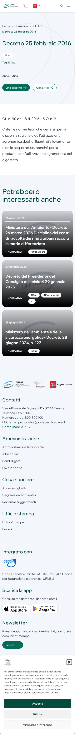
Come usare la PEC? (17, 427)
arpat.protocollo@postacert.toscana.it (37, 422)
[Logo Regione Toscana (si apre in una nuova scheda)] (39, 6)
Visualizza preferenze (37, 725)
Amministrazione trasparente (23, 447)
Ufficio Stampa (13, 522)
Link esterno (14, 87)
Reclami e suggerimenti (19, 502)
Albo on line (10, 454)
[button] (69, 662)
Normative (21, 26)
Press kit (8, 529)
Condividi (42, 87)
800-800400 (34, 417)
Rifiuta (37, 714)
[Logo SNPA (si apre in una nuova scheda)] (26, 6)
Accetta (37, 703)
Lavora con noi (12, 468)
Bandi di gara (11, 461)
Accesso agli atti (14, 488)
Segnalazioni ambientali (19, 495)
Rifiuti (36, 26)
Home (6, 26)
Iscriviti (10, 645)
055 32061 (23, 413)
